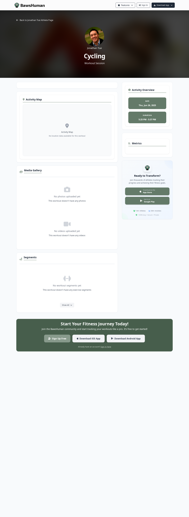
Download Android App (127, 338)
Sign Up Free (59, 338)
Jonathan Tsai (94, 48)
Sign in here (106, 346)
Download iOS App (89, 338)
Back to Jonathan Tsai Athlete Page (36, 20)
